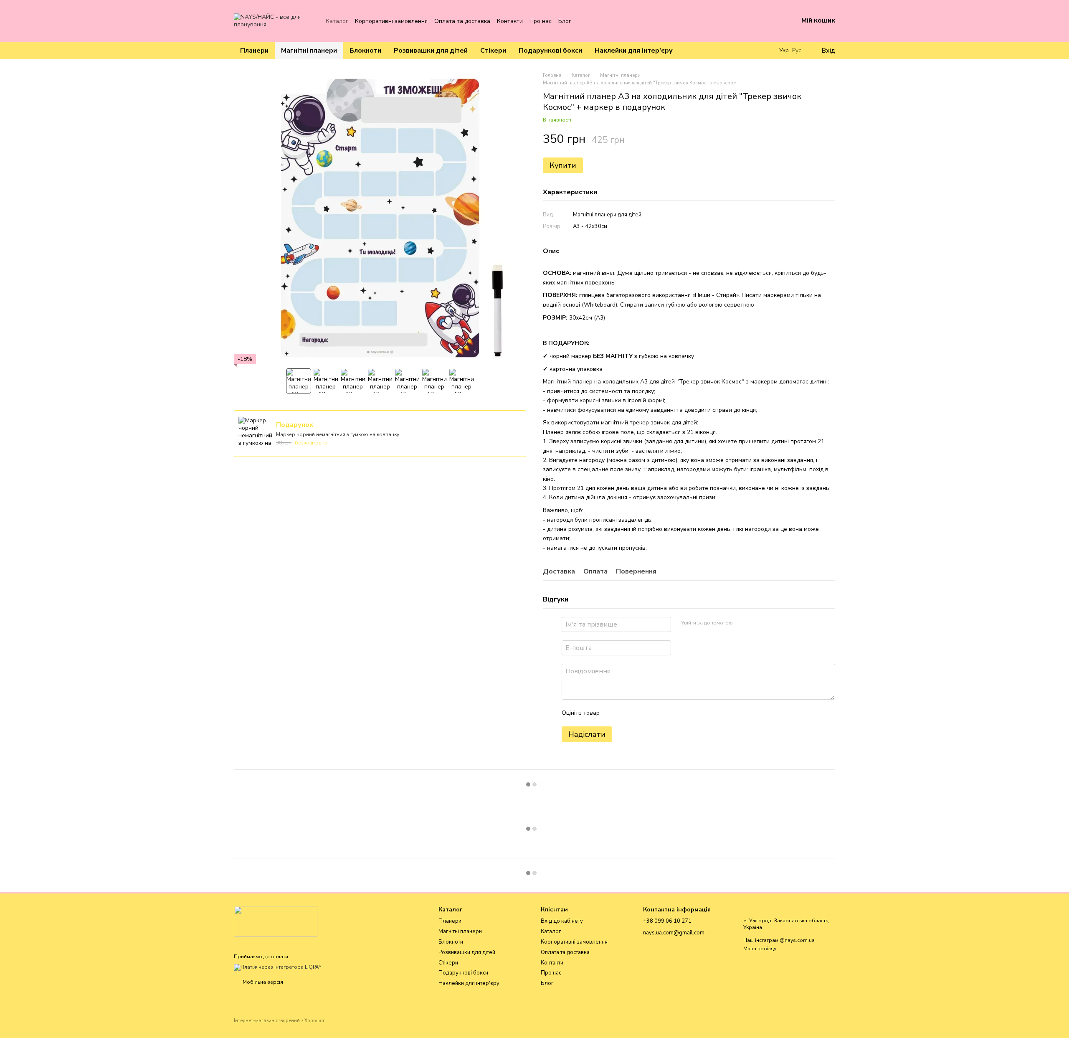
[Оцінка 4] (653, 713)
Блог (564, 21)
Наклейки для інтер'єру (634, 50)
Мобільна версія (262, 982)
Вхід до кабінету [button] (562, 921)
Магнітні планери (309, 50)
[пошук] (764, 50)
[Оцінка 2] (626, 713)
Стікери (493, 50)
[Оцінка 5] (667, 713)
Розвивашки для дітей (431, 50)
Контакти (510, 21)
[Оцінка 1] (613, 713)
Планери (254, 50)
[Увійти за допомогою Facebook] (742, 623)
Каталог (337, 21)
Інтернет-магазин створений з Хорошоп (280, 1021)
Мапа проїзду (759, 948)
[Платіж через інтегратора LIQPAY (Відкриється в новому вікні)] (278, 967)
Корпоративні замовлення (391, 21)
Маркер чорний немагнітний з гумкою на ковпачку (337, 434)
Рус (796, 50)
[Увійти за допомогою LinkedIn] (769, 623)
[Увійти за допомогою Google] (755, 623)
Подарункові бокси (550, 50)
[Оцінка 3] (640, 713)
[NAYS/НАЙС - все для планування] (275, 921)
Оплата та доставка (462, 21)
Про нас (540, 21)
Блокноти (365, 50)
